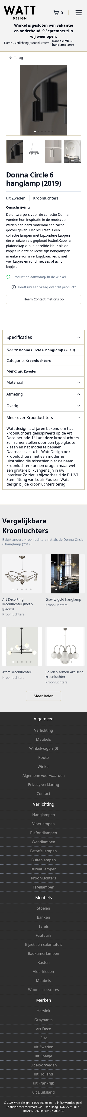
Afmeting (14, 394)
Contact (43, 793)
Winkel (43, 766)
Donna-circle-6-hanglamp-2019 (63, 43)
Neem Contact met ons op (43, 299)
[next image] (35, 573)
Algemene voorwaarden (44, 775)
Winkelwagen (43, 748)
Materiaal (14, 382)
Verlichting (22, 43)
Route (43, 757)
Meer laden (44, 696)
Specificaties (19, 337)
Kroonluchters (40, 43)
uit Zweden (16, 198)
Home (8, 43)
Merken (43, 1000)
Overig (12, 405)
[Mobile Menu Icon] (78, 13)
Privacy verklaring (43, 784)
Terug (18, 57)
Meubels (43, 739)
